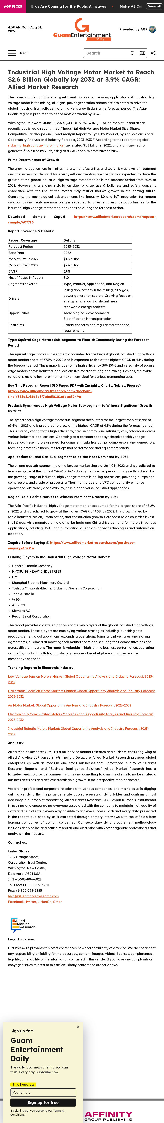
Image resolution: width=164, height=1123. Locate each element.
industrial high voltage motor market (36, 145)
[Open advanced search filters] (142, 53)
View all (154, 6)
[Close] (78, 1027)
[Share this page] (153, 53)
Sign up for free (43, 1102)
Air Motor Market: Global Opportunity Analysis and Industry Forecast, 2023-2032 (69, 705)
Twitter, (31, 902)
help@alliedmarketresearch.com (33, 896)
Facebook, (16, 902)
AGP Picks (13, 6)
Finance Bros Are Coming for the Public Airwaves (60, 6)
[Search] (132, 53)
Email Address (23, 1085)
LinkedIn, (45, 902)
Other (57, 902)
